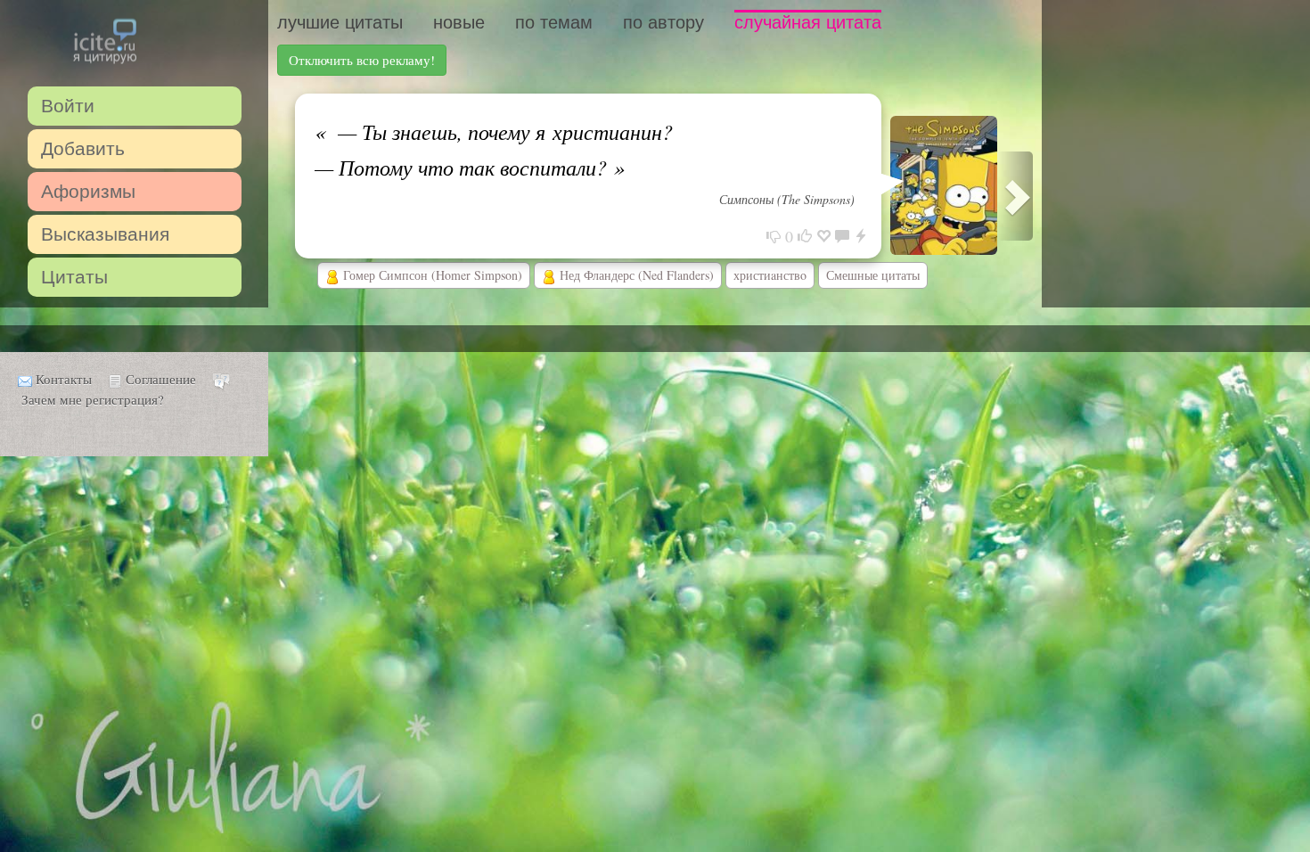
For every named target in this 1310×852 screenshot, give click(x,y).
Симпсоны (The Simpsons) (787, 199)
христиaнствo (769, 274)
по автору (663, 22)
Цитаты (74, 276)
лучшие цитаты (340, 22)
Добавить (83, 148)
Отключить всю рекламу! (362, 60)
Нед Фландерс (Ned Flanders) (635, 274)
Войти (67, 105)
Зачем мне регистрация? (92, 399)
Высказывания (105, 234)
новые (459, 22)
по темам (554, 22)
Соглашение (161, 379)
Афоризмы (88, 191)
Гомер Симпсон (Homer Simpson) (431, 274)
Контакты (64, 379)
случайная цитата (807, 22)
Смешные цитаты (873, 274)
